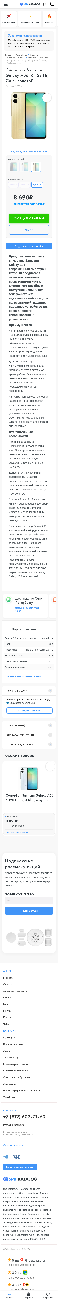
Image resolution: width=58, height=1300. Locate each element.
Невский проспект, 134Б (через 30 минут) (28, 699)
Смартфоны (21, 55)
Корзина (29, 1298)
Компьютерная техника (16, 1064)
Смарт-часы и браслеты (17, 1077)
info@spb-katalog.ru (13, 1125)
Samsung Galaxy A (16, 57)
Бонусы (7, 1010)
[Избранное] (47, 98)
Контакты (8, 1017)
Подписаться (29, 911)
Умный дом (9, 1097)
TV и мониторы (11, 1057)
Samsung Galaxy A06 (38, 57)
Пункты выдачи (16, 690)
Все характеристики (20, 735)
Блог (5, 1004)
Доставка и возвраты (15, 991)
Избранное (48, 1298)
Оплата (7, 984)
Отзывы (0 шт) (15, 725)
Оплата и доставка (20, 744)
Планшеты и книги (13, 1044)
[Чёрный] (13, 167)
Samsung (34, 55)
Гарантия (8, 977)
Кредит (7, 997)
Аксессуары (10, 1084)
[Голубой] (24, 167)
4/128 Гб (25, 185)
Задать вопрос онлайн (29, 246)
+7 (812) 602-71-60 (24, 1117)
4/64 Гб (13, 185)
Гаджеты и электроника (16, 1070)
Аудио (6, 1050)
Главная (9, 55)
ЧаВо (6, 1024)
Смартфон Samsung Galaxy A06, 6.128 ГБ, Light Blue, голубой (30, 797)
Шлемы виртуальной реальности (21, 1090)
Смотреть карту (13, 1145)
